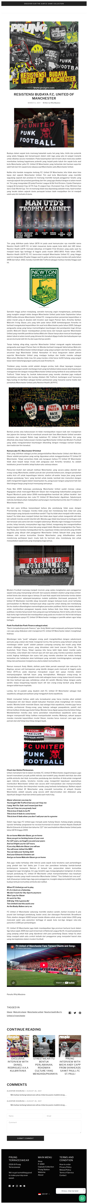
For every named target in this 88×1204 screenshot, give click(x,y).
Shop (40, 1161)
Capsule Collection (46, 1167)
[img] (9, 1186)
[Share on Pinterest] (79, 1012)
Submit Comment (25, 1138)
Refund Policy (65, 1170)
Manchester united (35, 1012)
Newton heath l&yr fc (53, 1012)
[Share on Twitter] (74, 1012)
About (40, 1175)
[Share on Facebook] (69, 1012)
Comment (13, 1123)
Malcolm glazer (19, 1012)
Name (11, 1116)
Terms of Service (66, 1173)
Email (49, 1116)
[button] (44, 1194)
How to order (65, 1164)
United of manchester (16, 1016)
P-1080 (41, 1164)
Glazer (9, 1012)
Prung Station (44, 1169)
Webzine (41, 1172)
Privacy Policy (65, 1167)
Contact (62, 1175)
